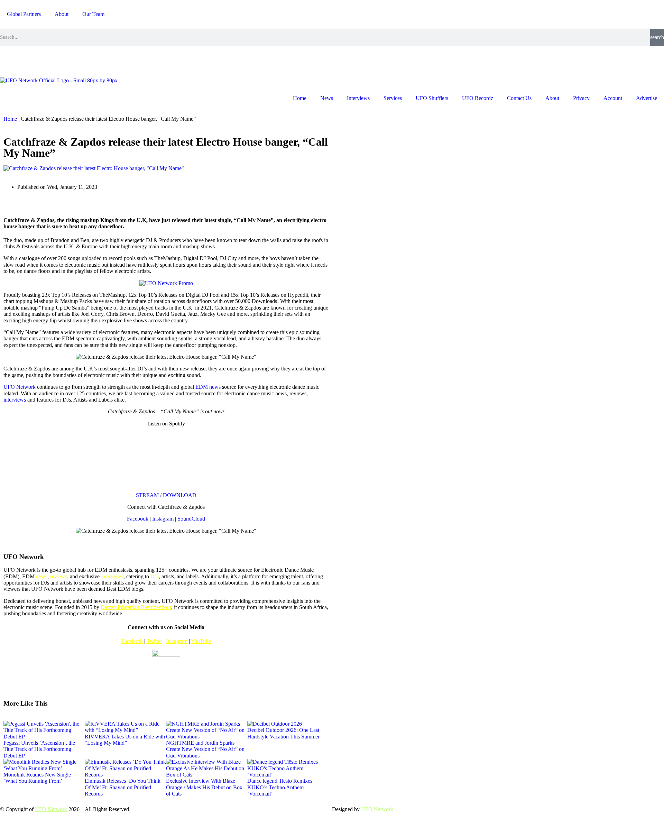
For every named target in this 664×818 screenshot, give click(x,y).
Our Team (93, 14)
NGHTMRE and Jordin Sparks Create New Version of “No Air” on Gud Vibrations (205, 749)
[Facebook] (27, 61)
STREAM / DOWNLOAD (166, 495)
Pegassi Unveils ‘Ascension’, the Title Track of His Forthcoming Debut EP (39, 749)
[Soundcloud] (83, 61)
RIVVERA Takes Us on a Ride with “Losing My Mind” (125, 740)
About (61, 14)
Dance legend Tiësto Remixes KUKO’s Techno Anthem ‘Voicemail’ (279, 787)
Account (612, 98)
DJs (154, 576)
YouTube (201, 641)
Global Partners (24, 14)
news (41, 576)
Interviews (358, 98)
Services (393, 98)
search (657, 37)
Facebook (137, 519)
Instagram (163, 519)
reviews (58, 576)
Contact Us (519, 98)
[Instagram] (8, 61)
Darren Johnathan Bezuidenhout (136, 607)
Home (299, 98)
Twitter (154, 641)
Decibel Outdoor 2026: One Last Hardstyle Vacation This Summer (283, 733)
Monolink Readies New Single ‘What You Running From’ (37, 778)
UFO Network (19, 387)
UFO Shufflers (432, 98)
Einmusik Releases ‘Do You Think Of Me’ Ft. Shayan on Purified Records (122, 787)
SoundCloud (191, 519)
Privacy (581, 98)
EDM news (208, 387)
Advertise (646, 98)
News (326, 98)
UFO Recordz (477, 98)
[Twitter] (46, 61)
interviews (14, 400)
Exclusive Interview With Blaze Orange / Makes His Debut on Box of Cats (204, 787)
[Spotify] (64, 61)
